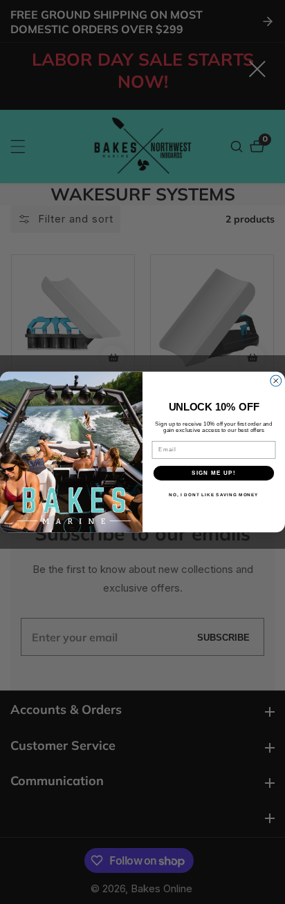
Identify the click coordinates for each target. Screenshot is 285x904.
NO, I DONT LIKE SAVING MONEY (213, 495)
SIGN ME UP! (214, 473)
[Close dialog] (276, 380)
